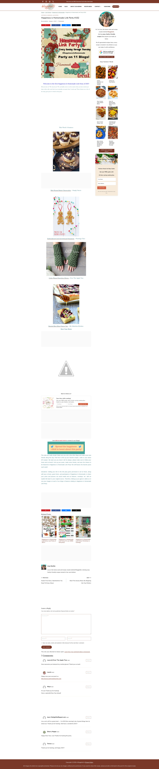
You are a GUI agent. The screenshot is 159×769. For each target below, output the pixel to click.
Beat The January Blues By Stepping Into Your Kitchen (80, 580)
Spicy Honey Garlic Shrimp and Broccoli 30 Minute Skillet (100, 144)
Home (60, 6)
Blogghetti (111, 32)
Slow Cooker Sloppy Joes (100, 122)
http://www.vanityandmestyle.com (51, 679)
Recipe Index (88, 6)
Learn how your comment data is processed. (77, 652)
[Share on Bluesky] (66, 25)
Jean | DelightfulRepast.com (56, 717)
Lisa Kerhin (45, 21)
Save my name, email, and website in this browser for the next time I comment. (63, 643)
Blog (66, 6)
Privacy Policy (89, 762)
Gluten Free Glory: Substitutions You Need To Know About (51, 580)
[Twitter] (53, 1)
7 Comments (61, 21)
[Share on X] (76, 25)
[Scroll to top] (156, 748)
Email (70, 638)
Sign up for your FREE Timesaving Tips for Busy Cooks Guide (79, 1)
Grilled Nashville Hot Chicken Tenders (100, 82)
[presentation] (101, 72)
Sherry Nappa (51, 732)
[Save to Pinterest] (45, 25)
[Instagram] (46, 1)
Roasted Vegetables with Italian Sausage (111, 143)
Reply (88, 660)
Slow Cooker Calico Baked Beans (100, 102)
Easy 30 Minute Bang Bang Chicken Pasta (112, 103)
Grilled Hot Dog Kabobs (112, 81)
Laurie (49, 672)
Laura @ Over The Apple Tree (57, 660)
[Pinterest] (49, 1)
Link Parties (48, 12)
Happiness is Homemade (58, 12)
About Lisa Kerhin (75, 6)
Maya (49, 687)
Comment (45, 616)
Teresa (49, 744)
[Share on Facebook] (56, 25)
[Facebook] (42, 1)
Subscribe (107, 6)
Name (44, 638)
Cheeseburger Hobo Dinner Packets (112, 123)
